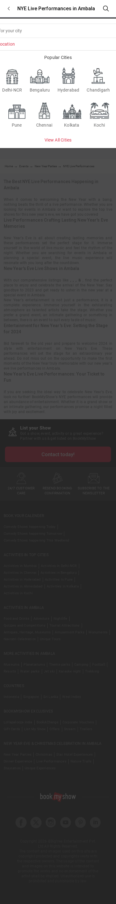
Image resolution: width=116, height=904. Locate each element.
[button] (8, 8)
